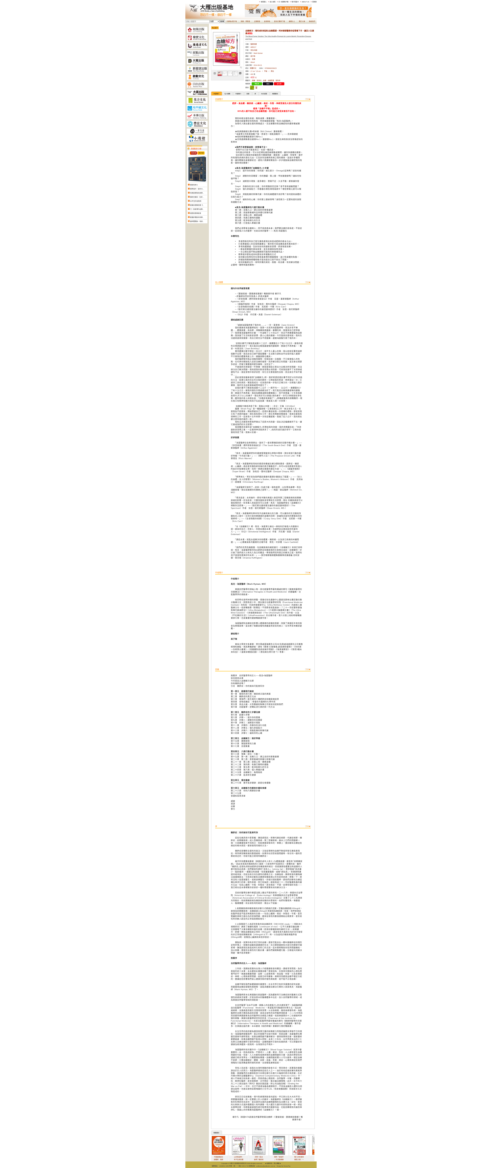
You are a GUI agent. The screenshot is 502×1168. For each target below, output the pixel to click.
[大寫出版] (197, 64)
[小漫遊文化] (197, 141)
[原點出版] (197, 56)
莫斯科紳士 (194, 185)
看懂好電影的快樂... (197, 217)
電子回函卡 (295, 2)
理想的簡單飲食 (195, 213)
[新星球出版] (197, 72)
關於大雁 (302, 21)
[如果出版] (197, 32)
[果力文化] (197, 103)
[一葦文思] (197, 133)
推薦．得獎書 (245, 21)
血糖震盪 (271, 80)
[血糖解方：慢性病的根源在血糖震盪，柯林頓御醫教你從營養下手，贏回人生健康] (241, 68)
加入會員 (272, 2)
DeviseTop (287, 1166)
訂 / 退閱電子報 (283, 2)
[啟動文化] (197, 80)
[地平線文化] (197, 111)
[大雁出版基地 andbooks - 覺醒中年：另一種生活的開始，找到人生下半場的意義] (278, 17)
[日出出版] (197, 87)
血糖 (264, 80)
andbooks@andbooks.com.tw (265, 1166)
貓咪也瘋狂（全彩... (197, 197)
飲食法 (259, 80)
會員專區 (267, 21)
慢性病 (278, 80)
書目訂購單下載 (279, 21)
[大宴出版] (197, 95)
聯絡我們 (312, 21)
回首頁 (314, 2)
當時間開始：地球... (197, 221)
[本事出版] (197, 119)
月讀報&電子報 (231, 21)
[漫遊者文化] (197, 48)
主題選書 (257, 21)
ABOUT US (305, 2)
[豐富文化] (197, 127)
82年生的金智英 (195, 201)
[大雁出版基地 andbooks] (215, 17)
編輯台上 (292, 21)
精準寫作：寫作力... (197, 189)
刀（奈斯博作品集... (197, 209)
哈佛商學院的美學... (197, 193)
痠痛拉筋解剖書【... (197, 205)
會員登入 (264, 2)
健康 (253, 80)
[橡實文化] (197, 40)
